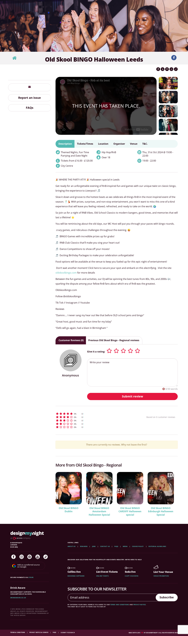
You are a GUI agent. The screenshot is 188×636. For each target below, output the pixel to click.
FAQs (29, 108)
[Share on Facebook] (158, 69)
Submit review (132, 396)
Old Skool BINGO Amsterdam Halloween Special (99, 512)
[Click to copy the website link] (176, 69)
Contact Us (105, 546)
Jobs (94, 546)
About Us (72, 546)
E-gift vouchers (131, 576)
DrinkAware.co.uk (18, 598)
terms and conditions (119, 605)
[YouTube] (37, 557)
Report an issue (29, 98)
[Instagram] (21, 557)
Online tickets (102, 576)
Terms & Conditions (17, 632)
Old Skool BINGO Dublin (68, 510)
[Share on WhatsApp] (171, 69)
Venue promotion (161, 576)
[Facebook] (13, 557)
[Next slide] (171, 492)
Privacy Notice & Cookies (39, 632)
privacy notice (139, 605)
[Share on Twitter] (162, 69)
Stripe (30, 577)
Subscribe (167, 597)
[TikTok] (45, 557)
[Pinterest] (29, 557)
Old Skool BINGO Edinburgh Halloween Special (160, 512)
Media (125, 546)
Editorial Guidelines (157, 546)
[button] (96, 413)
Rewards (84, 546)
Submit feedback (68, 633)
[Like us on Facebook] (174, 58)
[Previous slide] (61, 492)
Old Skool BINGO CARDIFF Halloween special (130, 512)
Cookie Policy (138, 546)
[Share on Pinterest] (167, 69)
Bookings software (76, 576)
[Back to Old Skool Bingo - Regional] (14, 58)
